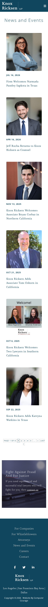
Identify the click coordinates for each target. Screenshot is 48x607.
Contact (24, 557)
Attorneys (24, 540)
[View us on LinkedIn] (33, 568)
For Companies (24, 528)
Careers (24, 551)
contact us (32, 489)
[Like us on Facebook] (14, 568)
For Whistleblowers (24, 534)
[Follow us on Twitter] (24, 568)
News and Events (24, 545)
